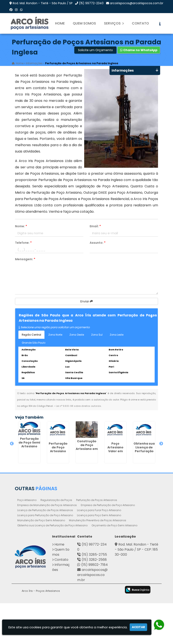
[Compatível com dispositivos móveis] (116, 590)
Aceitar (138, 627)
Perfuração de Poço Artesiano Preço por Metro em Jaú (58, 453)
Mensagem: (25, 259)
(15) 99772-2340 (91, 3)
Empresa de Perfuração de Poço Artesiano (108, 505)
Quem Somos (84, 23)
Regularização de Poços (56, 500)
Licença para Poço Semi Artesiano (99, 515)
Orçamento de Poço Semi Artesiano (114, 525)
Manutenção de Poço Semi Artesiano (41, 520)
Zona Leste (116, 334)
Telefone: (23, 243)
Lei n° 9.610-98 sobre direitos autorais (78, 406)
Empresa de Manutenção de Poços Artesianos (47, 505)
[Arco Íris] (30, 556)
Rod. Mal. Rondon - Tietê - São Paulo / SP (43, 3)
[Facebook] (10, 10)
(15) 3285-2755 (94, 554)
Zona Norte (55, 334)
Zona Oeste (76, 334)
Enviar (85, 301)
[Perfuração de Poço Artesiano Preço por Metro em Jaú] (58, 430)
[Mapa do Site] (71, 589)
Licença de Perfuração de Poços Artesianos (45, 510)
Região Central (31, 334)
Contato (140, 23)
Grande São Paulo (33, 342)
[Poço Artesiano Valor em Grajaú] (115, 430)
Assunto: (97, 243)
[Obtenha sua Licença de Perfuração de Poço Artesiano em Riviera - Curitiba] (144, 430)
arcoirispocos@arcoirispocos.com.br (136, 3)
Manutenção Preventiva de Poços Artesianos (97, 520)
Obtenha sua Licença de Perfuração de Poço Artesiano (52, 525)
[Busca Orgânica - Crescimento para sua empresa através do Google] (137, 589)
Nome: (21, 226)
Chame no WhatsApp (140, 50)
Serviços (113, 23)
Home (60, 23)
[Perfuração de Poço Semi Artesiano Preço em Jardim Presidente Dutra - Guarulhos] (29, 428)
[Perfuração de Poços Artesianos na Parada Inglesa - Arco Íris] (30, 23)
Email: (95, 226)
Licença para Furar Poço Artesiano (99, 510)
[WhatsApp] (21, 10)
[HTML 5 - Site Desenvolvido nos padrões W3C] (82, 590)
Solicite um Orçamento (95, 50)
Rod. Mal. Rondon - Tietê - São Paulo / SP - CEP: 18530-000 (136, 549)
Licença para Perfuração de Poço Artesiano (45, 515)
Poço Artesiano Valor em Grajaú (115, 449)
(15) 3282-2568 (94, 559)
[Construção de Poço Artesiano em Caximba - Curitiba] (87, 429)
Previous (12, 444)
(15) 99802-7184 (94, 564)
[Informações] (159, 23)
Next (161, 444)
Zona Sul (97, 334)
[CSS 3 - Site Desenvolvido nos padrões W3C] (99, 590)
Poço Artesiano (26, 500)
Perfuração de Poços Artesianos (96, 500)
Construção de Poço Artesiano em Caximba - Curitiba (87, 449)
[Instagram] (16, 10)
